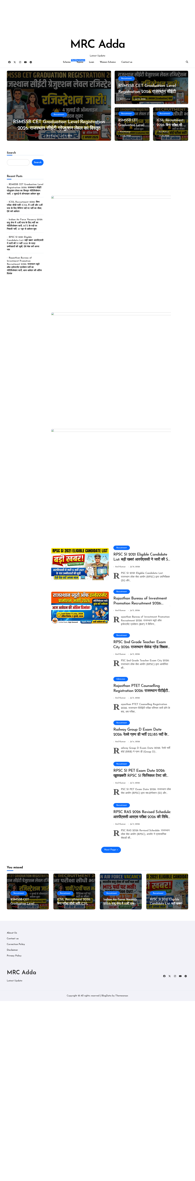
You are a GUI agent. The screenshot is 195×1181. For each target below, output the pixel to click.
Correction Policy (16, 944)
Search (11, 152)
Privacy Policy (14, 956)
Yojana (79, 62)
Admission (120, 679)
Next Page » (111, 850)
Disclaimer (12, 950)
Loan (91, 62)
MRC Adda (97, 45)
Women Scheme (108, 62)
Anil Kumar (52, 136)
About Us (12, 933)
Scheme (68, 61)
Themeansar (121, 996)
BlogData (106, 996)
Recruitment (59, 114)
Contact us (126, 62)
